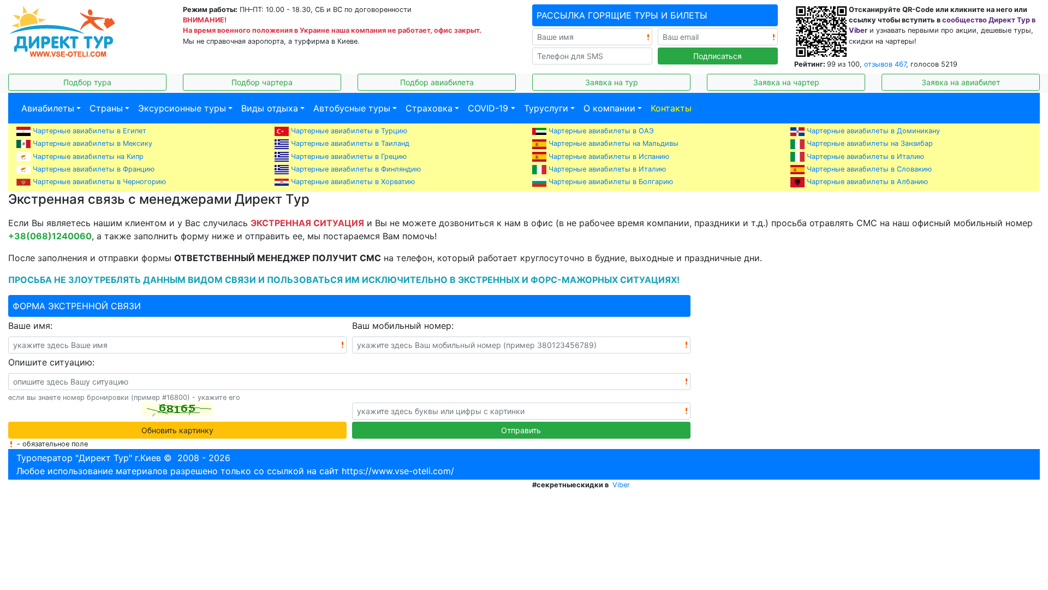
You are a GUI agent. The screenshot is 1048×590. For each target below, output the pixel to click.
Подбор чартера (262, 82)
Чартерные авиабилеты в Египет (89, 131)
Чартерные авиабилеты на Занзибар (870, 143)
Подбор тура (87, 82)
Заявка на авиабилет (960, 82)
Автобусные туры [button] (351, 108)
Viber (621, 485)
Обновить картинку (177, 430)
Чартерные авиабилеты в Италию (865, 156)
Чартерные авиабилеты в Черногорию (99, 182)
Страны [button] (106, 108)
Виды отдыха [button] (269, 108)
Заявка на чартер (786, 82)
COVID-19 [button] (488, 108)
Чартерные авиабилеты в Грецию (349, 156)
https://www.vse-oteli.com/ (398, 470)
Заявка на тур (611, 82)
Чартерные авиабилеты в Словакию (869, 169)
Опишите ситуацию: (51, 362)
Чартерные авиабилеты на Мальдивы (613, 143)
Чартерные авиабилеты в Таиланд (350, 143)
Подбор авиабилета (437, 82)
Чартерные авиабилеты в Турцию (349, 131)
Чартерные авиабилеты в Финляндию (356, 169)
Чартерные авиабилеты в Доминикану (873, 131)
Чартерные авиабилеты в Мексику (92, 143)
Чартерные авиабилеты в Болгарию (611, 182)
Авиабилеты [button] (47, 108)
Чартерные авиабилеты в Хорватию (353, 182)
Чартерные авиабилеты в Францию (93, 169)
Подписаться (717, 56)
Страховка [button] (429, 108)
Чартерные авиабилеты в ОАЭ (601, 131)
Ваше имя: (30, 325)
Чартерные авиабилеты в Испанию (609, 156)
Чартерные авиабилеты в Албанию (867, 182)
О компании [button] (609, 108)
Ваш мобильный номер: (403, 325)
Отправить (521, 430)
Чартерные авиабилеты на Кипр (88, 156)
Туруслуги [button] (546, 108)
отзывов (885, 64)
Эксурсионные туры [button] (182, 108)
